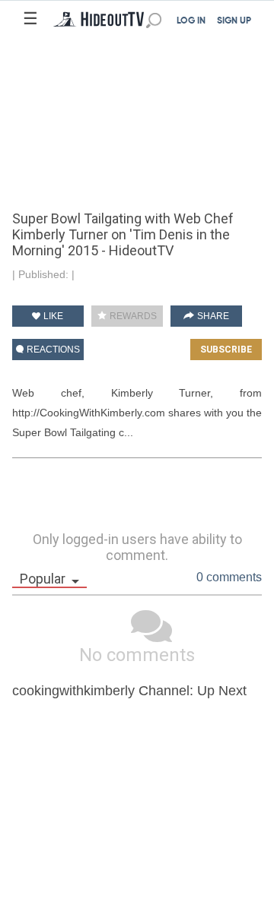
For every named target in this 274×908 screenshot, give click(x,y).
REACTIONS (52, 349)
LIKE (52, 316)
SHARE (212, 316)
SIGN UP (234, 21)
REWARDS (132, 316)
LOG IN (191, 21)
